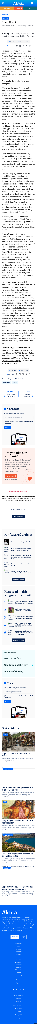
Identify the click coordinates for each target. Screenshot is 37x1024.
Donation (18, 972)
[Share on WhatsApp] (30, 46)
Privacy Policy (18, 1015)
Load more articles (18, 579)
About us (18, 1002)
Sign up (7, 427)
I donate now (10, 476)
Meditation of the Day (16, 665)
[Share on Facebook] (17, 46)
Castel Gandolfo (8, 769)
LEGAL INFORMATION (19, 1005)
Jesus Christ (6, 383)
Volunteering (7, 868)
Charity (6, 735)
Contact (18, 1011)
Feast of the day (12, 658)
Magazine (18, 967)
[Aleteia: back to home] (18, 3)
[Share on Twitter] (23, 46)
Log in (24, 509)
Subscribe (7, 8)
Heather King (22, 26)
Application (18, 965)
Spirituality (5, 14)
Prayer (15, 383)
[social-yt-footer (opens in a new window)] (13, 990)
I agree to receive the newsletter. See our (19, 422)
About (10, 363)
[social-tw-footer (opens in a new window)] (20, 990)
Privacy (18, 1018)
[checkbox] (4, 421)
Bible (5, 802)
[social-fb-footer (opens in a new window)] (17, 990)
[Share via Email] (26, 46)
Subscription (18, 970)
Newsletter (18, 962)
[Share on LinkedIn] (20, 46)
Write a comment (19, 516)
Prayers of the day (13, 671)
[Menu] (6, 3)
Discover (18, 954)
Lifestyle (18, 949)
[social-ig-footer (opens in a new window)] (23, 990)
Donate (18, 8)
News (18, 946)
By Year (18, 983)
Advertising (18, 975)
